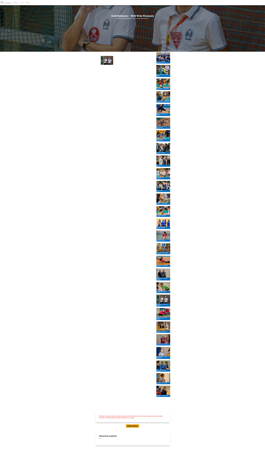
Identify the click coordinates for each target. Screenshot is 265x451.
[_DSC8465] (107, 64)
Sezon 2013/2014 (144, 18)
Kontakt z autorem (132, 426)
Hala (22, 2)
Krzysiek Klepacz (128, 18)
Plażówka (16, 2)
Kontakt (27, 2)
